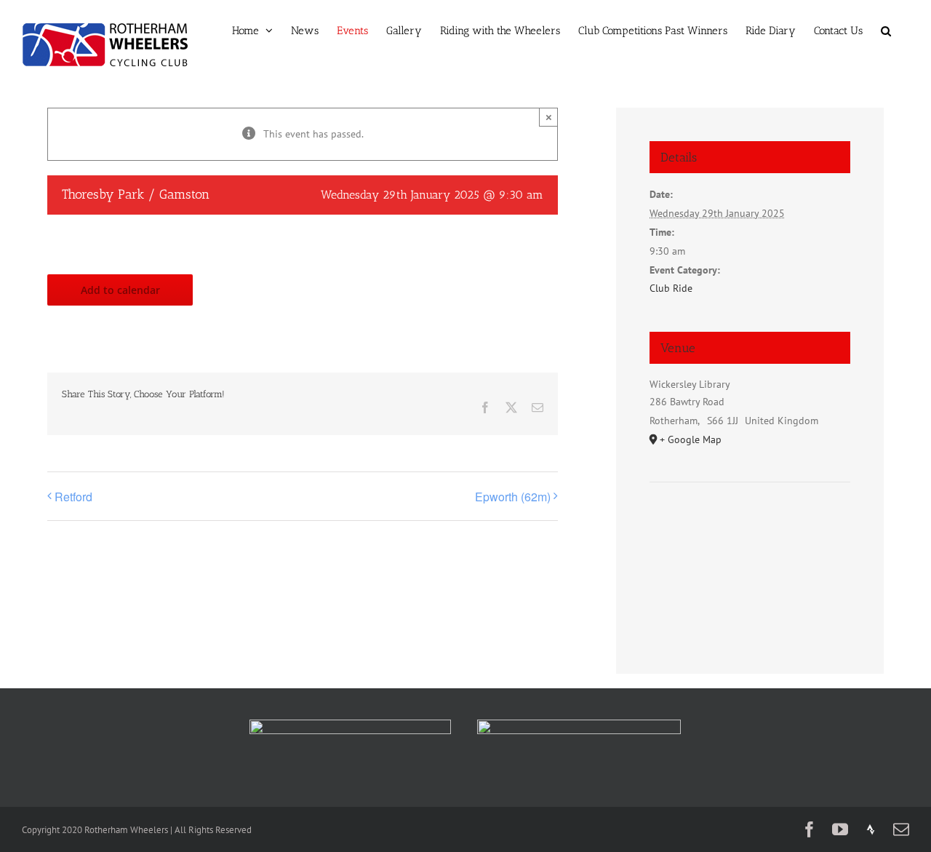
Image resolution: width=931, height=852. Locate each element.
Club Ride (671, 288)
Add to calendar (120, 290)
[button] (886, 30)
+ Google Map (691, 439)
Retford (73, 496)
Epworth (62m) (513, 496)
